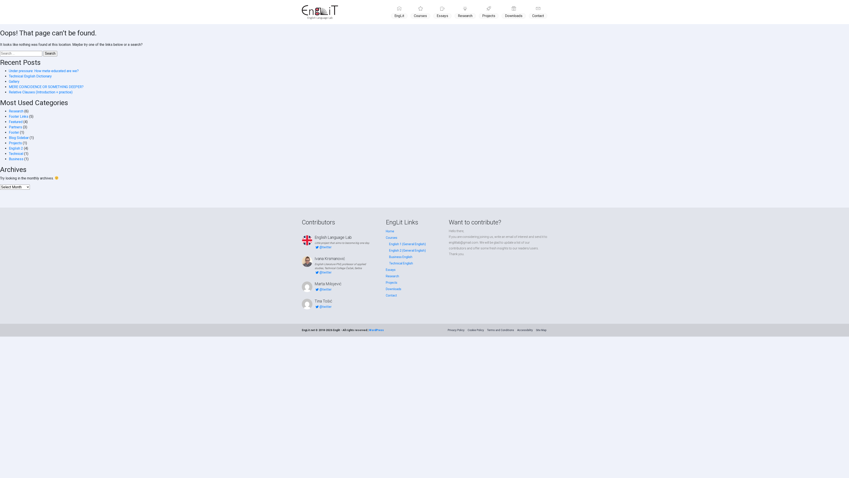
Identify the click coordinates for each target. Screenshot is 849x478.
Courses (420, 16)
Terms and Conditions (500, 330)
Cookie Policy (476, 330)
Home (390, 231)
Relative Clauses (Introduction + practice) (41, 92)
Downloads (513, 16)
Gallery (14, 81)
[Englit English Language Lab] (320, 12)
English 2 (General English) (407, 250)
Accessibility (525, 330)
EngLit (399, 16)
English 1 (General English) (407, 244)
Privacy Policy (456, 330)
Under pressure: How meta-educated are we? (44, 71)
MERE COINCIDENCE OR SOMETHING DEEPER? (46, 87)
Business (16, 159)
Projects (488, 16)
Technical (16, 154)
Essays (442, 16)
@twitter (325, 247)
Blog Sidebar (19, 138)
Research (465, 16)
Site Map (541, 330)
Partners (15, 127)
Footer (14, 132)
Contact (538, 16)
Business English (400, 257)
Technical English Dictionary (30, 76)
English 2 (16, 148)
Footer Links (18, 116)
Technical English (401, 263)
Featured (16, 122)
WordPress (376, 330)
